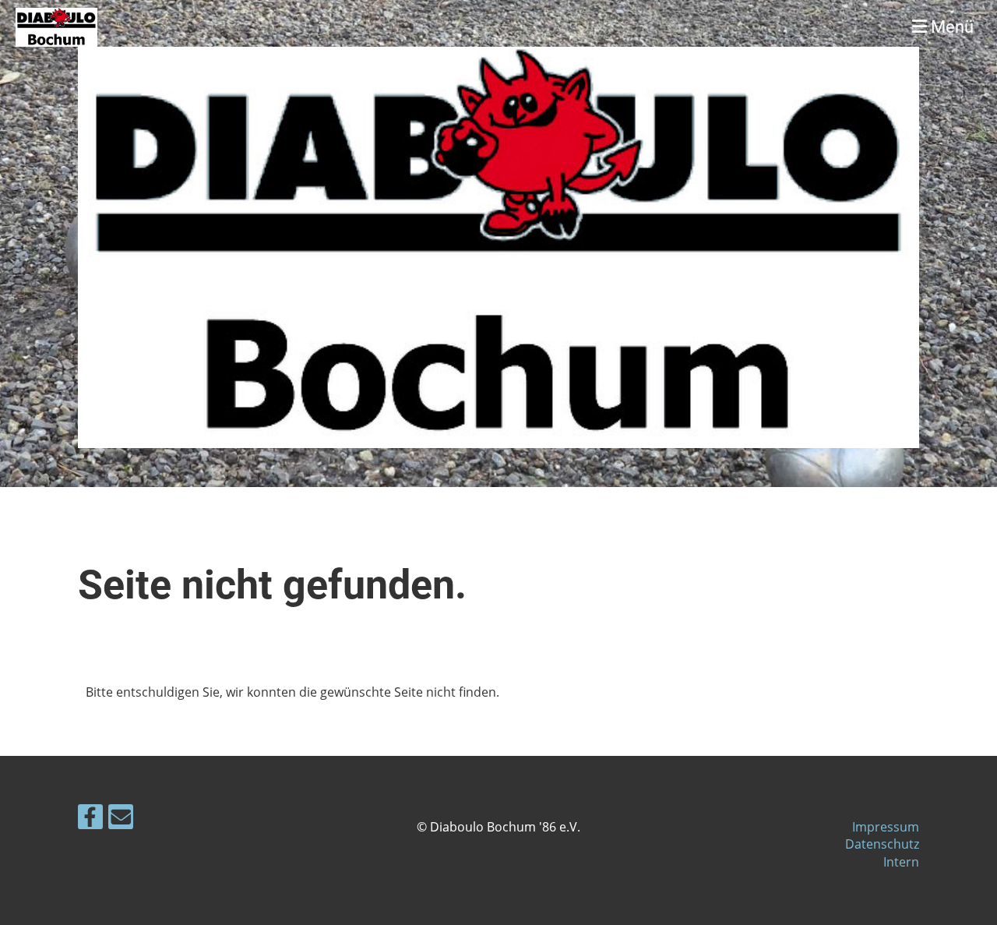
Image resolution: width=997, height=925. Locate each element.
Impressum (885, 826)
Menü (950, 27)
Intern (901, 861)
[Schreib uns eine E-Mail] (120, 819)
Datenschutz (882, 844)
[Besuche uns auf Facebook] (90, 819)
